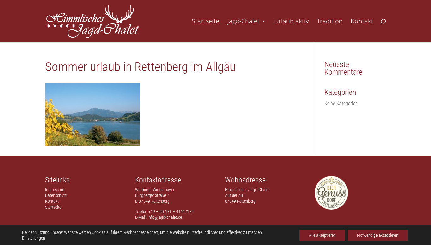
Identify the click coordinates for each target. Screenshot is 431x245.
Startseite (205, 22)
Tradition (330, 22)
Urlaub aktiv (291, 22)
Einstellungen (33, 238)
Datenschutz (56, 195)
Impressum (54, 189)
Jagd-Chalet (243, 22)
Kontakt (362, 22)
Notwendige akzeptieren (377, 235)
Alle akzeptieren (322, 235)
